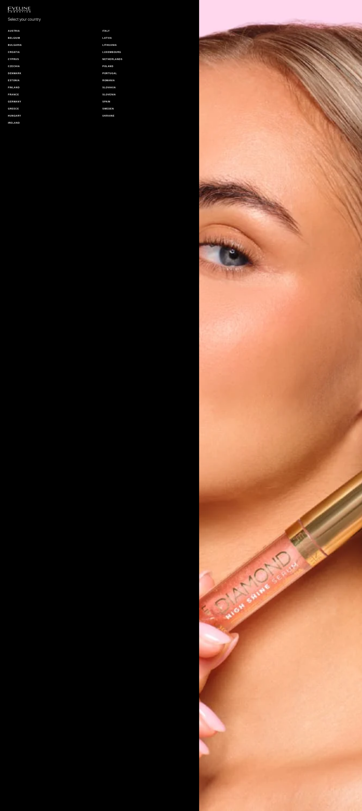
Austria (14, 31)
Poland (108, 66)
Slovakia (109, 87)
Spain (106, 101)
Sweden (108, 109)
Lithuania (109, 45)
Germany (14, 101)
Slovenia (109, 94)
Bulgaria (15, 45)
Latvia (107, 38)
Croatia (14, 52)
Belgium (14, 38)
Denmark (14, 73)
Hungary (14, 116)
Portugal (109, 73)
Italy (106, 31)
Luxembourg (111, 52)
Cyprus (13, 59)
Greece (13, 109)
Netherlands (112, 59)
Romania (108, 80)
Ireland (14, 123)
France (13, 94)
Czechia (14, 66)
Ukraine (108, 116)
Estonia (14, 80)
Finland (14, 87)
